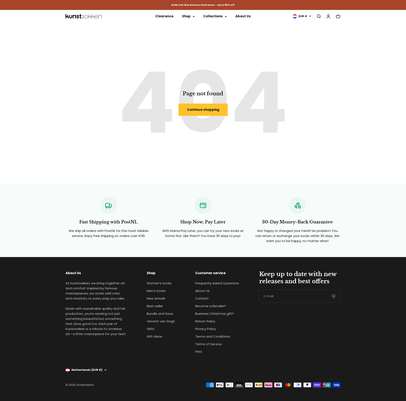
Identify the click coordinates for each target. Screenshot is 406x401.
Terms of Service (208, 344)
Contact (202, 298)
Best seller (155, 306)
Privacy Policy (205, 329)
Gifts (150, 329)
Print (198, 351)
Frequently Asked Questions (217, 283)
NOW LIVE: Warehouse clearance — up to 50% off (203, 5)
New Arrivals (156, 298)
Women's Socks (159, 283)
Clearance (164, 16)
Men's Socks (156, 291)
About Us (243, 16)
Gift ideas (154, 336)
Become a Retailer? (210, 306)
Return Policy (205, 321)
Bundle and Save (160, 313)
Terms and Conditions (212, 336)
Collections (213, 16)
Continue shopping (203, 109)
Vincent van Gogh (161, 321)
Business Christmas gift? (214, 313)
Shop (186, 16)
